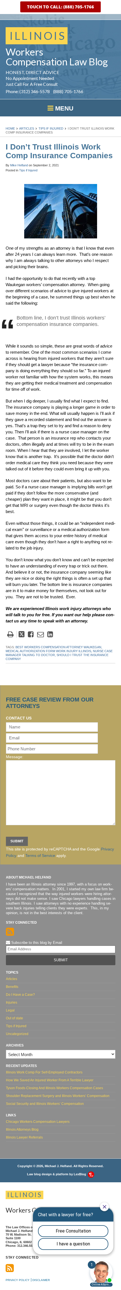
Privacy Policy (18, 1280)
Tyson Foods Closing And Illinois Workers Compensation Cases (54, 1088)
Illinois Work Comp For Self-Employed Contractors (44, 1072)
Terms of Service (40, 855)
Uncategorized (17, 1034)
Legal (10, 1010)
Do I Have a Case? (20, 995)
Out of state (14, 1018)
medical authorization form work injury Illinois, (49, 651)
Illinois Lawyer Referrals (24, 1137)
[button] (60, 6)
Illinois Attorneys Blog (22, 1130)
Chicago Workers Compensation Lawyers (38, 1122)
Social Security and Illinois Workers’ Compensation (45, 1104)
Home (10, 128)
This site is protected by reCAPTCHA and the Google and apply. (60, 852)
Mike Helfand (19, 165)
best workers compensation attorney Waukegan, (58, 647)
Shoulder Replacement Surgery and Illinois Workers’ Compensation (57, 1096)
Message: (14, 757)
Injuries (11, 1002)
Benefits (12, 987)
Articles (26, 128)
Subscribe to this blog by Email (36, 943)
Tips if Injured (51, 128)
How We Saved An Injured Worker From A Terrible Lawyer (49, 1080)
